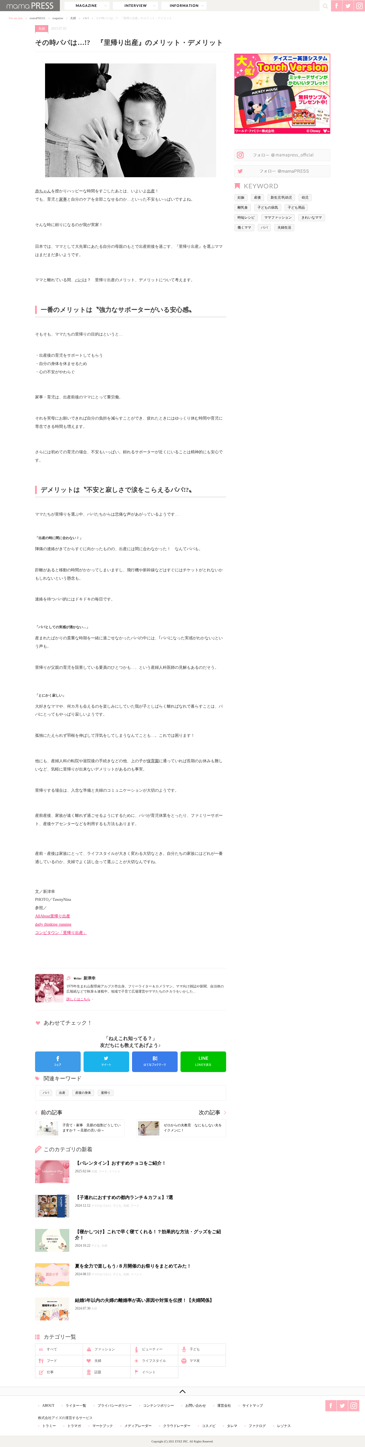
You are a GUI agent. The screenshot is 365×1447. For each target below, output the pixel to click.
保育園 (153, 761)
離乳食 (243, 207)
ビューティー (152, 1349)
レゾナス (284, 1426)
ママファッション (278, 217)
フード (52, 1361)
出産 (151, 191)
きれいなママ (311, 217)
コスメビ (209, 1426)
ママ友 (195, 1361)
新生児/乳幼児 (281, 197)
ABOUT (48, 1406)
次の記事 (209, 1112)
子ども (195, 1349)
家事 (63, 199)
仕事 (50, 1372)
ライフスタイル (154, 1361)
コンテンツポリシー (158, 1406)
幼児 (305, 197)
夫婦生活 (284, 227)
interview (135, 5)
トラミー (49, 1426)
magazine (87, 5)
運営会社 (224, 1406)
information (184, 5)
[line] (203, 1061)
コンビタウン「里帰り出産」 (61, 932)
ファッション (104, 1349)
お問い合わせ (195, 1406)
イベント (149, 1372)
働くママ (244, 227)
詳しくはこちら (78, 999)
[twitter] (106, 1061)
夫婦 (73, 18)
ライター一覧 (76, 1406)
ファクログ (257, 1426)
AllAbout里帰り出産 (52, 916)
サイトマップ (252, 1406)
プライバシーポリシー (115, 1406)
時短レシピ (246, 217)
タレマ (232, 1426)
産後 (257, 197)
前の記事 (51, 1112)
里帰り (105, 1092)
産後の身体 (83, 1092)
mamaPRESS (37, 18)
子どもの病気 (267, 207)
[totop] (182, 1391)
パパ (86, 18)
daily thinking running (53, 924)
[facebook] (58, 1061)
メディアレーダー (138, 1426)
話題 (97, 1372)
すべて (52, 1349)
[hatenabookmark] (155, 1061)
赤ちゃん (43, 191)
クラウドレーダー (176, 1426)
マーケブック (102, 1426)
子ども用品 (296, 207)
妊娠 (241, 197)
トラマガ (74, 1426)
